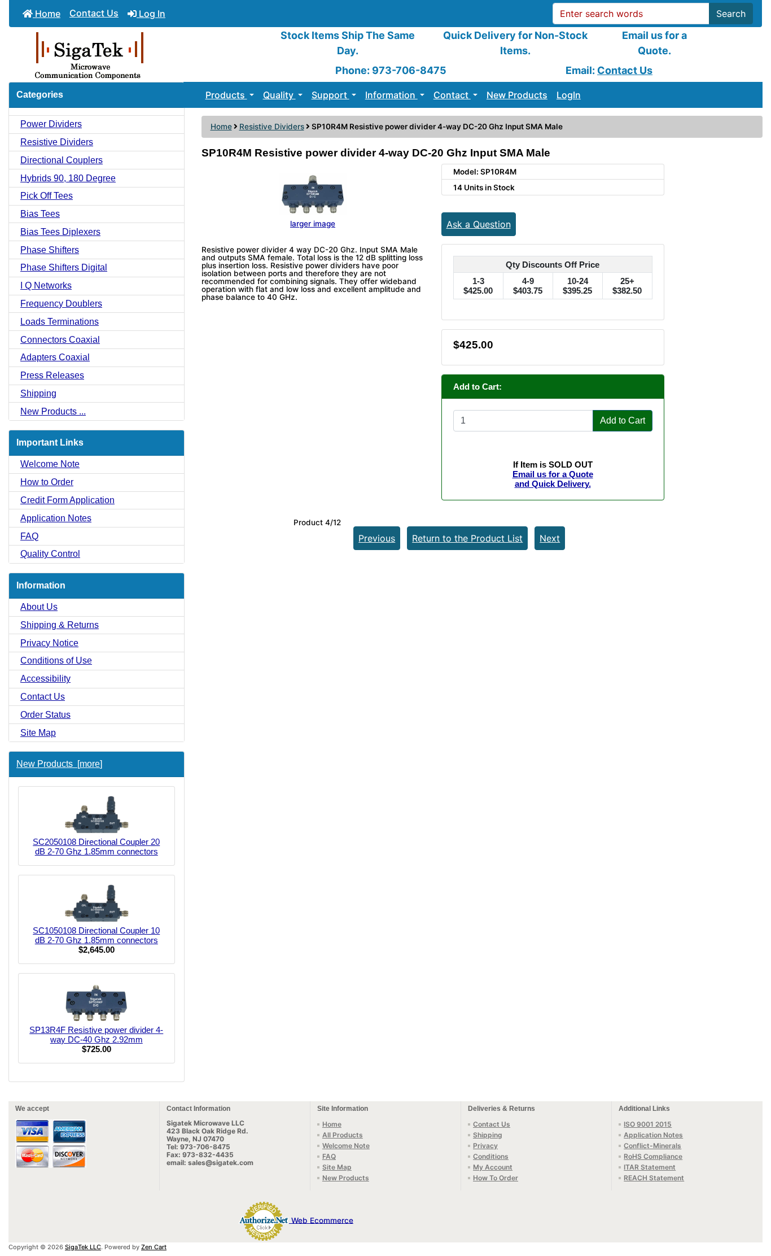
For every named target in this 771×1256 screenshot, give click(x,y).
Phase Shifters (49, 250)
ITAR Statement (650, 1167)
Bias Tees (40, 214)
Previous (376, 538)
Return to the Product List (467, 538)
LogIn (569, 95)
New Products (517, 95)
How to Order (46, 482)
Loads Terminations (59, 321)
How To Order (495, 1178)
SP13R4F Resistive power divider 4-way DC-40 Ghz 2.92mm (96, 1034)
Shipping (38, 393)
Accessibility (45, 678)
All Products (342, 1135)
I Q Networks (46, 285)
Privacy (485, 1145)
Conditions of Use (56, 660)
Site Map (38, 733)
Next (550, 538)
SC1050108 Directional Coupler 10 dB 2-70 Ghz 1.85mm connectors (96, 935)
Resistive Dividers (271, 126)
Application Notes (55, 518)
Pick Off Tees (46, 195)
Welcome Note (50, 464)
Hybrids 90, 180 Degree (68, 178)
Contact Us (94, 13)
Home (46, 13)
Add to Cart (622, 420)
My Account (492, 1167)
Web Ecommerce (322, 1219)
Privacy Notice (49, 643)
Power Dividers (51, 124)
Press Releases (52, 375)
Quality (279, 95)
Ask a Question (478, 224)
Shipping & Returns (59, 625)
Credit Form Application (67, 500)
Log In (151, 13)
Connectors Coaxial (60, 339)
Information (391, 95)
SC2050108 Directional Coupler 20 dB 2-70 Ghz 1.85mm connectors (96, 846)
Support (330, 95)
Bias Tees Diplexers (60, 232)
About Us (39, 607)
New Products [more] (59, 764)
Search (731, 13)
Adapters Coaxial (55, 357)
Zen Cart (154, 1247)
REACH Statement (654, 1178)
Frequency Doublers (61, 303)
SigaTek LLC (83, 1247)
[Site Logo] (134, 54)
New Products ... (53, 411)
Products (226, 95)
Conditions (491, 1156)
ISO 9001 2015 (648, 1124)
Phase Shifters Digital (63, 267)
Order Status (45, 714)
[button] (750, 1200)
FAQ (29, 536)
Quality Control (50, 554)
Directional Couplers (61, 160)
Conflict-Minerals (652, 1145)
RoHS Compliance (653, 1156)
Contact (452, 95)
